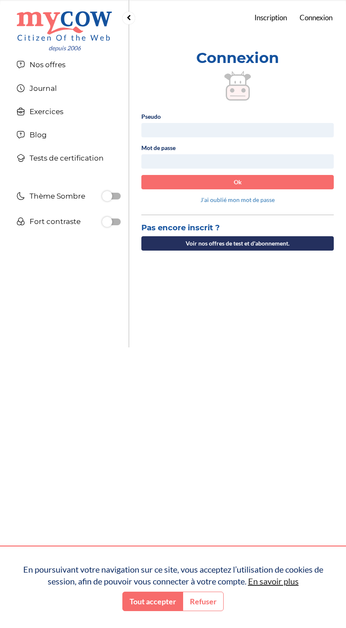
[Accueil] (64, 26)
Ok (238, 182)
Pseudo (151, 116)
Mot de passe (158, 147)
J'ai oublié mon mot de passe (237, 199)
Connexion (316, 17)
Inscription (270, 17)
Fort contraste (55, 221)
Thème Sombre (57, 196)
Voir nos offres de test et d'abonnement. (237, 243)
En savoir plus (273, 581)
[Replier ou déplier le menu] (128, 18)
